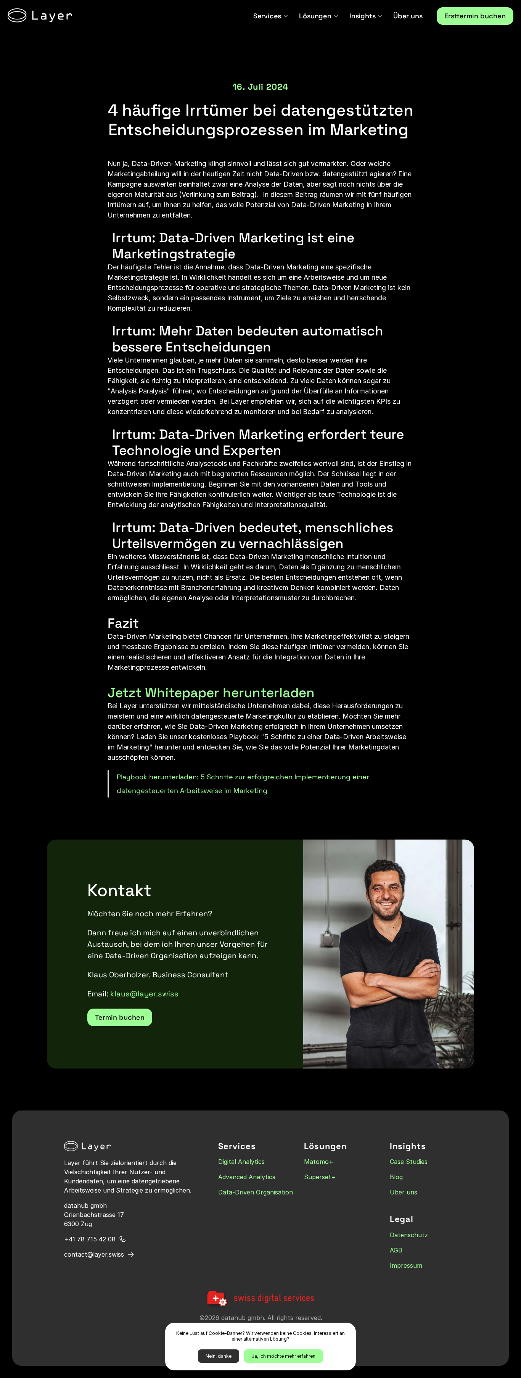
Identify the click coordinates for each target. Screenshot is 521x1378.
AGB (396, 1250)
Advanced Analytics (246, 1177)
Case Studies (409, 1162)
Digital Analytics (241, 1162)
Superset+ (320, 1177)
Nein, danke (219, 1356)
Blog (396, 1177)
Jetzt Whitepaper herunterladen (211, 692)
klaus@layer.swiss (144, 994)
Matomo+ (318, 1162)
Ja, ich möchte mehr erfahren (283, 1356)
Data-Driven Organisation (255, 1192)
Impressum (406, 1265)
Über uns (403, 1192)
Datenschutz (409, 1235)
